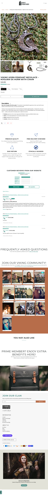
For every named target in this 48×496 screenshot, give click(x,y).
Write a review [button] (16, 187)
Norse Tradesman (7, 443)
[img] (5, 196)
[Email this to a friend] (11, 123)
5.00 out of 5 (27, 173)
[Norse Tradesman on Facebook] (3, 411)
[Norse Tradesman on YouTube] (10, 411)
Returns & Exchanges (6, 418)
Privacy (3, 430)
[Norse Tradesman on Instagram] (4, 411)
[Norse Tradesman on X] (8, 411)
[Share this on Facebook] (5, 123)
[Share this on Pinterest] (8, 123)
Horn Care (4, 421)
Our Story (4, 427)
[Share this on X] (2, 123)
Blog (3, 428)
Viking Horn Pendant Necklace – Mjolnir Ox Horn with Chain (16, 195)
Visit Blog (24, 485)
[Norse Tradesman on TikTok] (7, 411)
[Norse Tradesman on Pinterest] (5, 411)
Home (3, 9)
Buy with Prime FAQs (6, 422)
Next (45, 9)
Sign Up (41, 401)
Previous (42, 9)
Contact (3, 417)
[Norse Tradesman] (24, 3)
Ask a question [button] (32, 187)
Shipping (4, 419)
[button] (6, 66)
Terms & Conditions (6, 431)
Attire (7, 9)
